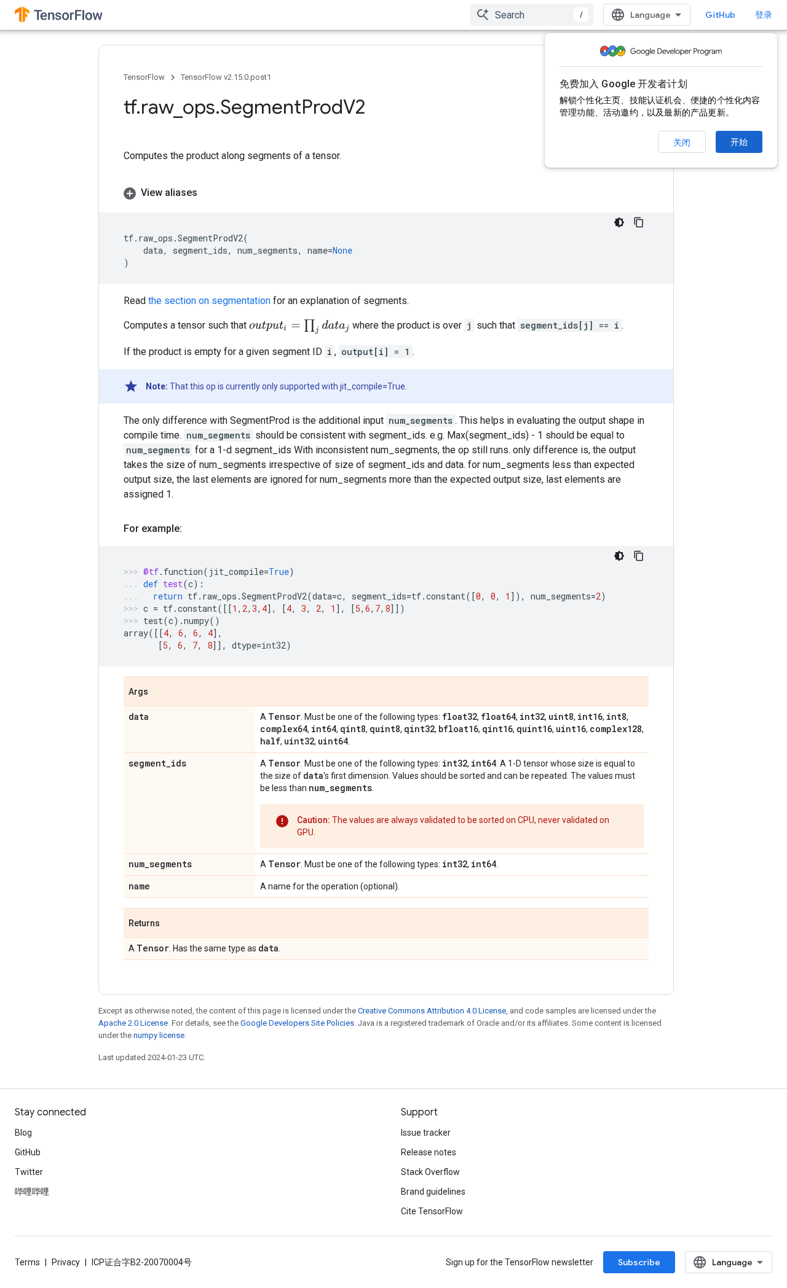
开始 (739, 141)
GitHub (720, 14)
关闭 (681, 142)
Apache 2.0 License (133, 1023)
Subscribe (639, 1262)
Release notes (428, 1152)
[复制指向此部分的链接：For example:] (194, 528)
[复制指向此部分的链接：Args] (160, 692)
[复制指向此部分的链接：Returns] (172, 923)
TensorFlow (144, 77)
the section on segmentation (209, 300)
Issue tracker (426, 1133)
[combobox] (531, 15)
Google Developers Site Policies (297, 1023)
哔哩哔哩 (32, 1191)
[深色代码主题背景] (619, 222)
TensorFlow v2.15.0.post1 (226, 77)
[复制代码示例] (639, 222)
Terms (27, 1262)
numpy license (158, 1035)
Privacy (66, 1262)
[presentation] (299, 327)
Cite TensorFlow (432, 1211)
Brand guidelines (433, 1191)
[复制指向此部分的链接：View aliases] (209, 192)
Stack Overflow (430, 1172)
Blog (23, 1133)
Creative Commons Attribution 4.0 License (432, 1010)
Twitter (29, 1172)
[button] (386, 192)
